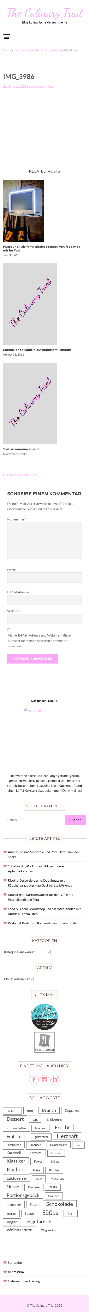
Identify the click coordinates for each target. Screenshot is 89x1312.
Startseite (15, 1262)
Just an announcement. (21, 449)
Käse (36, 1170)
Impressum (16, 1272)
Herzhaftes (20, 50)
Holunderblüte (58, 1144)
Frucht (62, 1127)
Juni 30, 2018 (11, 255)
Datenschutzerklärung (24, 1281)
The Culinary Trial (44, 13)
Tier (70, 1213)
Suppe (29, 1213)
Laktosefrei (17, 1178)
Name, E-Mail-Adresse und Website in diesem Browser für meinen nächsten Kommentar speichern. (40, 640)
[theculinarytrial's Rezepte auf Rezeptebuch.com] (44, 1034)
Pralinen (53, 1196)
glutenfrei (41, 1137)
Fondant (40, 1128)
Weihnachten (19, 1229)
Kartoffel (35, 1153)
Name (11, 570)
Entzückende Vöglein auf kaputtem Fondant (37, 350)
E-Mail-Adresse (18, 592)
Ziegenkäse (48, 1230)
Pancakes (34, 1187)
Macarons (57, 1178)
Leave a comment (40, 86)
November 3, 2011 (15, 454)
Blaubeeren (12, 1111)
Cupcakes (72, 1110)
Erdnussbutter (16, 1128)
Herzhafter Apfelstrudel (45, 50)
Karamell (14, 1153)
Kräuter (55, 1161)
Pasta (53, 1187)
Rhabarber (14, 1204)
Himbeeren (14, 1144)
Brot (30, 1110)
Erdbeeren (55, 1119)
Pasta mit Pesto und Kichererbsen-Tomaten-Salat (43, 923)
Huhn (78, 1145)
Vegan (12, 1221)
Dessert (15, 1119)
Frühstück (16, 1136)
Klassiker (16, 1161)
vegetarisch (38, 1221)
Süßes (50, 1212)
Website (13, 611)
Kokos (38, 1161)
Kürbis (54, 1170)
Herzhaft (67, 1136)
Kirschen (56, 1153)
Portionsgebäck (23, 1195)
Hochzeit (35, 1144)
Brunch (49, 1110)
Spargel (11, 1213)
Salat (33, 1204)
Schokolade (59, 1204)
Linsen (38, 1178)
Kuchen (15, 1169)
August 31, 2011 (13, 354)
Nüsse (13, 1186)
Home (7, 50)
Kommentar (16, 519)
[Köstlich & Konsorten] (44, 1006)
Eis (35, 1119)
